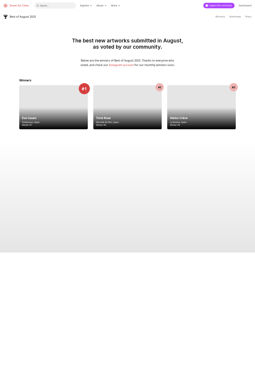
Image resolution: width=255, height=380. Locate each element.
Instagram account (121, 65)
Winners (220, 16)
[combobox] (55, 5)
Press (248, 16)
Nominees (235, 16)
